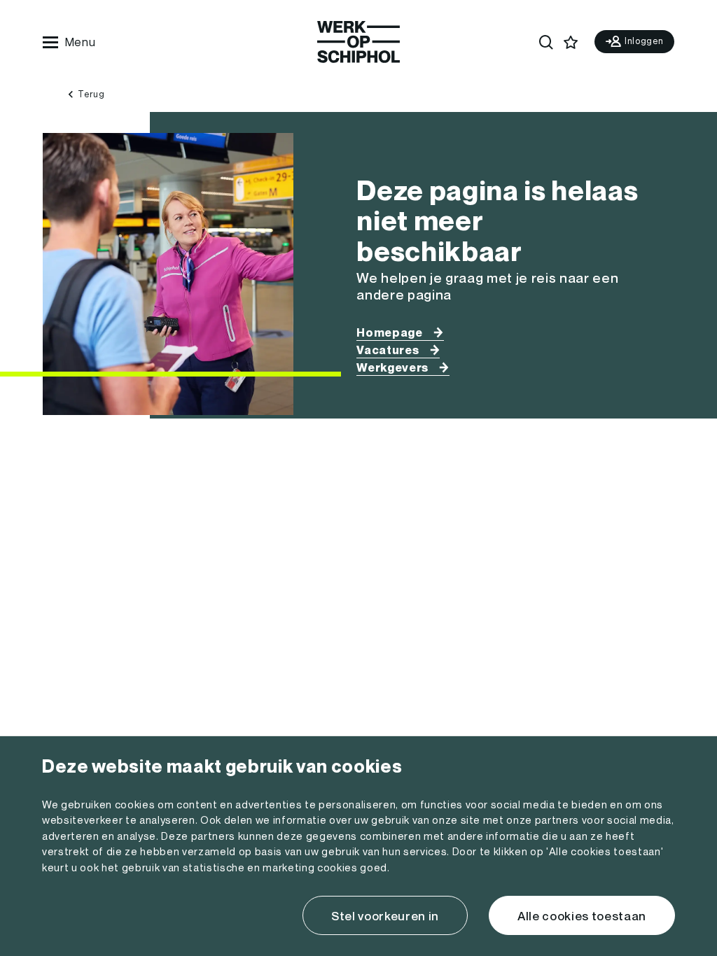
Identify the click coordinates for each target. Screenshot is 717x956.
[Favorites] (571, 42)
